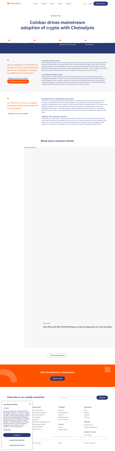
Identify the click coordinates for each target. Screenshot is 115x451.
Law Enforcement (38, 410)
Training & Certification (90, 427)
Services (87, 422)
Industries (37, 407)
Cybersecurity (37, 429)
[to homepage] (14, 3)
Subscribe (102, 397)
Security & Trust (90, 432)
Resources (88, 407)
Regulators (36, 419)
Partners (61, 415)
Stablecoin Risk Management (41, 422)
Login (90, 4)
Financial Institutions (39, 415)
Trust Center (87, 435)
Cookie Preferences (89, 443)
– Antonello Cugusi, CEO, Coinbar (17, 78)
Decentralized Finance (39, 424)
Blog (85, 410)
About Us (61, 410)
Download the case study (18, 81)
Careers (60, 427)
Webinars (87, 415)
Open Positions (62, 429)
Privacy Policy (37, 443)
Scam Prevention (63, 419)
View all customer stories (57, 355)
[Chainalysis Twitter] (72, 437)
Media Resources (63, 417)
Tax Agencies (37, 417)
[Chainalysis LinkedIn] (58, 437)
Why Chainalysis (63, 412)
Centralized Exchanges (39, 412)
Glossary (86, 417)
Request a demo (100, 3)
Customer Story (55, 16)
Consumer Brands (38, 426)
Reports (86, 412)
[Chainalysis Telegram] (101, 437)
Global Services (88, 425)
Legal (60, 443)
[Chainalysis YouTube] (86, 437)
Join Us (61, 424)
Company (61, 407)
